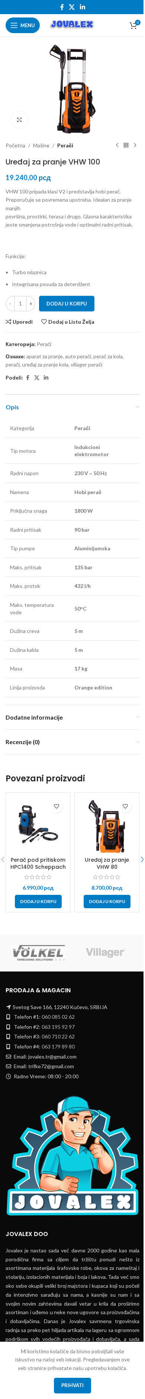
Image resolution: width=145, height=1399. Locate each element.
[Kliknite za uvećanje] (19, 119)
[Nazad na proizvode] (126, 145)
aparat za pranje (44, 356)
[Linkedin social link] (82, 7)
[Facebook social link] (62, 7)
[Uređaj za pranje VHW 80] (106, 824)
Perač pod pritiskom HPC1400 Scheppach (38, 863)
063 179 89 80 (58, 1046)
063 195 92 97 (58, 1027)
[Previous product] (117, 145)
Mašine (41, 145)
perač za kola (108, 356)
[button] (38, 901)
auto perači (78, 356)
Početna (15, 145)
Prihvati (72, 1385)
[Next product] (134, 145)
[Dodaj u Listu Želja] (56, 806)
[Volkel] (39, 952)
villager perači (86, 364)
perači (13, 364)
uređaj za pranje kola (45, 364)
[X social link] (72, 7)
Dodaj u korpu (66, 304)
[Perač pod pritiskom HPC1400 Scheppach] (38, 824)
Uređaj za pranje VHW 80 (107, 863)
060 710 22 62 (58, 1036)
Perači (65, 145)
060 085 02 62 (58, 1017)
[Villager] (105, 952)
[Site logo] (72, 25)
